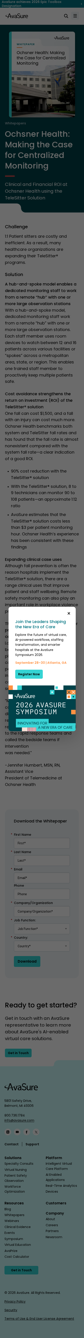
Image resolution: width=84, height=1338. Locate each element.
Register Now (29, 674)
